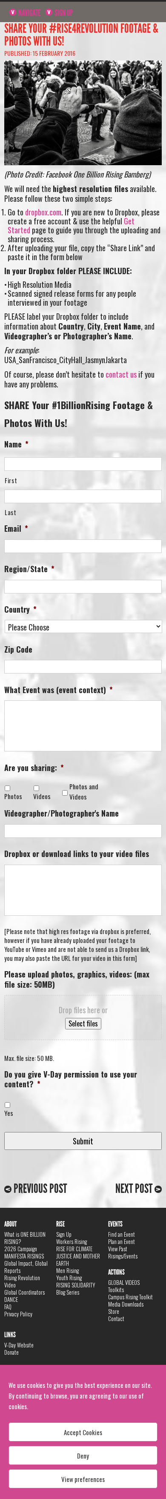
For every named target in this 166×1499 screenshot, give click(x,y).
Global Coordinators (24, 1292)
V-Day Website (19, 1345)
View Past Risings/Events (122, 1252)
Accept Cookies (83, 1432)
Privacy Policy (18, 1314)
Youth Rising (69, 1277)
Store (113, 1311)
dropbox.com (43, 212)
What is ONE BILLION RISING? (25, 1238)
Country (20, 609)
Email (16, 528)
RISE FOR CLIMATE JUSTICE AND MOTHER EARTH (78, 1255)
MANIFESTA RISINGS (24, 1256)
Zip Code (18, 649)
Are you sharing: (34, 768)
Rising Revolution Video (22, 1281)
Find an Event (121, 1234)
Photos (15, 796)
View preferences (83, 1479)
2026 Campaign (20, 1248)
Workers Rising (71, 1241)
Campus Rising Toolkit (130, 1297)
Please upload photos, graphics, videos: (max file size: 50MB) (76, 979)
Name (16, 444)
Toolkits (116, 1289)
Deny (83, 1455)
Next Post (135, 1188)
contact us (121, 374)
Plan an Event (121, 1241)
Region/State (29, 569)
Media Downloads (125, 1304)
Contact (116, 1318)
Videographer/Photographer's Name (61, 813)
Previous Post (39, 1188)
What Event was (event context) (58, 690)
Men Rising (67, 1270)
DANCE (11, 1299)
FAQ (7, 1306)
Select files (83, 1023)
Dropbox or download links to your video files (76, 854)
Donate (11, 1352)
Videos (43, 796)
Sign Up (63, 13)
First (11, 480)
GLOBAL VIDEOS (124, 1282)
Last (11, 512)
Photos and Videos (83, 792)
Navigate (28, 13)
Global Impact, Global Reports (26, 1267)
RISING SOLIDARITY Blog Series (75, 1288)
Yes (8, 1113)
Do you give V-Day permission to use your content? (70, 1079)
